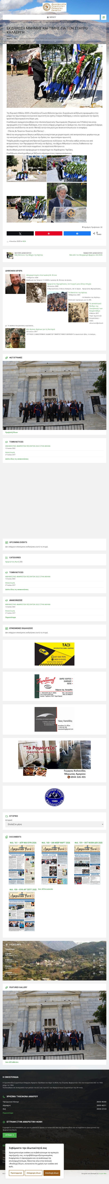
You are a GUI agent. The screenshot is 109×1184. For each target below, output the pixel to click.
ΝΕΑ (24, 241)
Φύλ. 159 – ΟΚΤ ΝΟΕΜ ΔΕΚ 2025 (88, 843)
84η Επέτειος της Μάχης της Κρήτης (29, 255)
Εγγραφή (9, 1135)
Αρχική (9, 39)
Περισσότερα (10, 617)
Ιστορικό (8, 820)
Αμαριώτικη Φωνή (12, 562)
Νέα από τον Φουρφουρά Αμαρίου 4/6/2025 (85, 255)
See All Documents (45, 889)
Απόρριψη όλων (34, 1173)
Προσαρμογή (16, 1173)
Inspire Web (102, 1173)
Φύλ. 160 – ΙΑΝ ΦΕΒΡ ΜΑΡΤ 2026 (56, 843)
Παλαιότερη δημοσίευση (92, 253)
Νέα (15, 39)
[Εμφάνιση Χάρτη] (103, 17)
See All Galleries (11, 1062)
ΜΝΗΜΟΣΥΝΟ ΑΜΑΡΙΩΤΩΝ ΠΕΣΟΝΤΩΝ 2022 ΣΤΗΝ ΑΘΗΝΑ (27, 446)
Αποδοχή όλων (51, 1173)
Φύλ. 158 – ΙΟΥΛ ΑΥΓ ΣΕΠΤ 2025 (23, 889)
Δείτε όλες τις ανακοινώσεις (16, 459)
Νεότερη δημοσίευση (23, 253)
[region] (34, 1161)
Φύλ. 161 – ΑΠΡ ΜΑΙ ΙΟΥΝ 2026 (23, 843)
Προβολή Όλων (11, 432)
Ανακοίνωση (10, 452)
